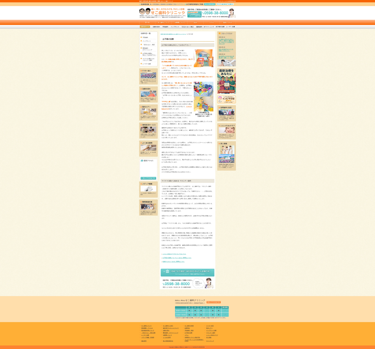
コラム (212, 22)
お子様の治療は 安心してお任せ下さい (149, 54)
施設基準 (143, 341)
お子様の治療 (220, 26)
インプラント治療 (211, 330)
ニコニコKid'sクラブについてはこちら (174, 254)
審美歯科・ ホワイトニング (147, 49)
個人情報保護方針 (168, 341)
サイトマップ (213, 1)
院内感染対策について (147, 330)
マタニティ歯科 (210, 333)
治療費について (179, 22)
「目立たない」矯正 (187, 26)
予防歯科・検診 (189, 330)
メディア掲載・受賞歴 (147, 337)
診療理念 (187, 328)
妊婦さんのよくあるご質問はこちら (173, 261)
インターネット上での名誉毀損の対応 (227, 1)
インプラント (175, 26)
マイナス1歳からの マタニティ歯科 (148, 59)
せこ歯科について (163, 22)
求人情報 (208, 337)
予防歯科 (165, 26)
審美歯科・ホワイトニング (205, 26)
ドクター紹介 (210, 325)
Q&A (196, 22)
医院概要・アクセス (147, 328)
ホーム (147, 22)
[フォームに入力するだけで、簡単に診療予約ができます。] (187, 272)
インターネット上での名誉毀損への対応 (194, 340)
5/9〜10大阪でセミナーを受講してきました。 (226, 50)
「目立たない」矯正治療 (148, 333)
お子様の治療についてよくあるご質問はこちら (177, 258)
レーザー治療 (230, 26)
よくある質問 (167, 337)
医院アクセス (228, 22)
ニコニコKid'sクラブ (212, 335)
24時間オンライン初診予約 (192, 337)
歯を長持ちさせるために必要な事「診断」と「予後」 (226, 56)
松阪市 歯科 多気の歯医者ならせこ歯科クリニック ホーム (173, 34)
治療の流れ (156, 26)
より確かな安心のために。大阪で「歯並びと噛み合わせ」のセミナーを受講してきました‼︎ (226, 41)
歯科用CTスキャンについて (171, 328)
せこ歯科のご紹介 (168, 325)
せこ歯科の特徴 (189, 325)
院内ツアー (209, 328)
